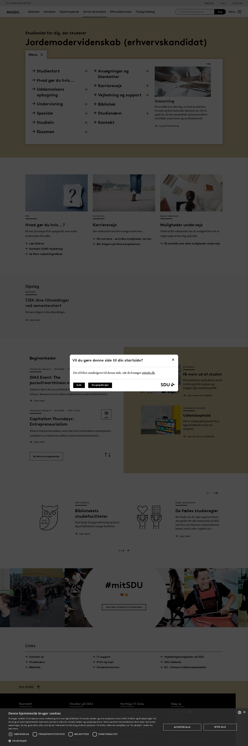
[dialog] (124, 727)
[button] (83, 741)
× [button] (244, 712)
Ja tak (79, 385)
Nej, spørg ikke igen (100, 385)
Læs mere (13, 728)
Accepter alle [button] (182, 727)
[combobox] (239, 712)
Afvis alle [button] (220, 726)
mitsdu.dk (148, 373)
